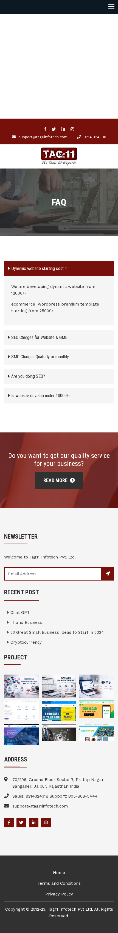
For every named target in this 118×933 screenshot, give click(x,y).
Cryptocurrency (25, 642)
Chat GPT (19, 612)
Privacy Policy (59, 894)
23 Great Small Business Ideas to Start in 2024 (56, 632)
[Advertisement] (59, 73)
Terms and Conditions (59, 883)
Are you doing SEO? (28, 376)
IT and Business (25, 622)
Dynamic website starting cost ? (39, 268)
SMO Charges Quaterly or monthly (40, 356)
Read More (56, 480)
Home (59, 872)
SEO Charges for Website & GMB (39, 337)
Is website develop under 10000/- (40, 395)
